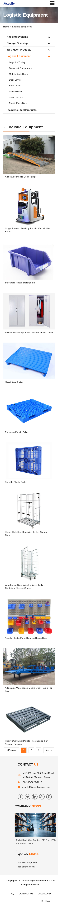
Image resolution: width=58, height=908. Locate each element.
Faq (12, 893)
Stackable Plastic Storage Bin (20, 282)
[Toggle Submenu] (49, 37)
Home (6, 26)
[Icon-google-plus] (42, 796)
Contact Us (26, 893)
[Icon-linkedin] (34, 796)
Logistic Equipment (22, 26)
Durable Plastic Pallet (16, 482)
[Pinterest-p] (49, 796)
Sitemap (46, 901)
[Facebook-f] (20, 796)
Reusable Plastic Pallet (16, 432)
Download (44, 893)
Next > (48, 750)
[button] (17, 851)
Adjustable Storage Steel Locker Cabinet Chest (29, 332)
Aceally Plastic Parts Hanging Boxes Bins (26, 638)
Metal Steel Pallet (14, 382)
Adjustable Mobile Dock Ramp (20, 176)
